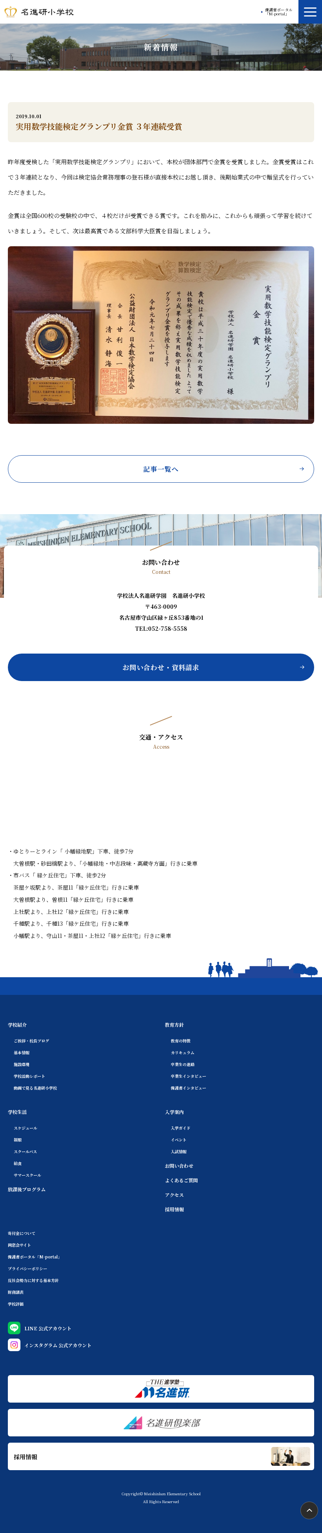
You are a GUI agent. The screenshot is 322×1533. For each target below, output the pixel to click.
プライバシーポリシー (27, 1268)
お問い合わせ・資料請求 (161, 667)
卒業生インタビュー (188, 1076)
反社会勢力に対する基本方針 (33, 1280)
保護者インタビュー (188, 1088)
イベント (179, 1140)
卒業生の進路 (182, 1064)
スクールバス (25, 1151)
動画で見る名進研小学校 (35, 1088)
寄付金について (21, 1233)
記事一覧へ (160, 469)
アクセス (174, 1194)
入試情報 (179, 1151)
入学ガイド (180, 1128)
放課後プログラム (27, 1189)
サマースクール (27, 1175)
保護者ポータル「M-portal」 (279, 12)
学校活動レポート (29, 1076)
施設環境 (21, 1064)
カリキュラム (182, 1052)
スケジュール (25, 1128)
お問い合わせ (179, 1165)
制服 (18, 1140)
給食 (18, 1163)
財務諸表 (16, 1292)
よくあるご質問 (181, 1180)
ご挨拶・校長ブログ (31, 1041)
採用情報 (174, 1209)
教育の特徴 (180, 1041)
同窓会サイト (19, 1245)
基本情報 (21, 1052)
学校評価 (16, 1304)
